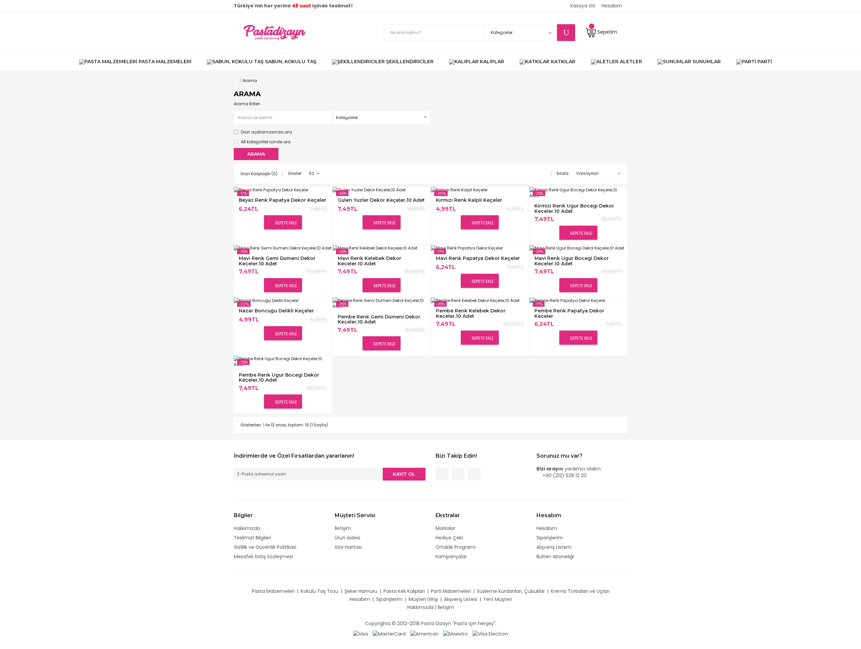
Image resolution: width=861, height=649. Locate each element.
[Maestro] (455, 633)
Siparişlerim (549, 537)
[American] (424, 633)
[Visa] (360, 633)
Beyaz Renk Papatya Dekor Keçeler (282, 200)
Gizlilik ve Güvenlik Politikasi (265, 547)
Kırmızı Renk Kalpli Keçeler (469, 200)
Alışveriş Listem (553, 547)
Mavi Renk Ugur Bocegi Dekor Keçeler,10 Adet (571, 261)
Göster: (295, 173)
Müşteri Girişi (423, 599)
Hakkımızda (247, 528)
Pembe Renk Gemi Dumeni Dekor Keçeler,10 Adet (379, 319)
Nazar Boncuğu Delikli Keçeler (276, 310)
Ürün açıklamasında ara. (266, 132)
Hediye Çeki (449, 537)
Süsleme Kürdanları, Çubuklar (511, 591)
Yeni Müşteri (497, 599)
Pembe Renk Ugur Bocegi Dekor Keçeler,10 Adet (279, 377)
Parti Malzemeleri (451, 591)
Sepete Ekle (285, 223)
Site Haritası (348, 547)
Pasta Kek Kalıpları (404, 591)
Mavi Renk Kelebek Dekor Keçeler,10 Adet (369, 261)
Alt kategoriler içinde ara (265, 142)
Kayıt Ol (404, 474)
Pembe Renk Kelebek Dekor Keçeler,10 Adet (471, 313)
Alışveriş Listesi (460, 599)
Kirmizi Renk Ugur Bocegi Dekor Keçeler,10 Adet (574, 208)
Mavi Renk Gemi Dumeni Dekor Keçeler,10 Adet (277, 261)
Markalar (445, 528)
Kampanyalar (451, 556)
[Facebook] (442, 474)
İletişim (343, 528)
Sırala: (562, 173)
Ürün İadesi (347, 537)
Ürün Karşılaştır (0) (258, 174)
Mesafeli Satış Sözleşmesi (263, 556)
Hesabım (546, 528)
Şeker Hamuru (360, 591)
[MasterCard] (389, 633)
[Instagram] (474, 474)
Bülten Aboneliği (555, 556)
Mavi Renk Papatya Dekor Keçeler (478, 258)
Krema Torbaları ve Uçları (580, 591)
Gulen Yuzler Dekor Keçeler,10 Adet (381, 200)
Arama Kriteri (247, 104)
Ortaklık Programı (456, 547)
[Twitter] (458, 474)
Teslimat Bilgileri (252, 537)
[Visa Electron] (490, 633)
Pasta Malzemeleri (273, 591)
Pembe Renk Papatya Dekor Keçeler (569, 313)
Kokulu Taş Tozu (319, 591)
